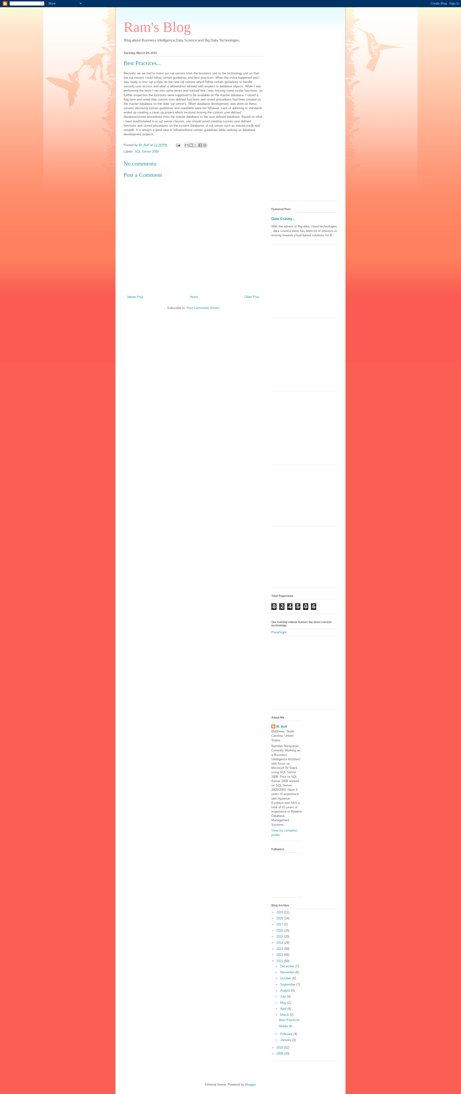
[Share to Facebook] (200, 145)
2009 (280, 1053)
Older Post (251, 297)
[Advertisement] (304, 125)
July (283, 996)
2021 (280, 912)
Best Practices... (291, 1020)
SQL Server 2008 (147, 151)
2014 (280, 943)
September (288, 984)
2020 (280, 918)
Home (194, 297)
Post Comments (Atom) (203, 308)
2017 (280, 924)
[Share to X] (195, 145)
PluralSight (278, 632)
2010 (280, 1047)
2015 (280, 936)
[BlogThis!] (191, 145)
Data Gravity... (283, 219)
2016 (280, 930)
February (286, 1034)
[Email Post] (177, 145)
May (283, 1003)
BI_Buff (281, 726)
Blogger (250, 1084)
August (285, 990)
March (285, 1015)
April (283, 1009)
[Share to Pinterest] (204, 145)
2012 (280, 955)
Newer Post (135, 297)
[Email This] (186, 145)
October (286, 978)
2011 (280, 961)
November (287, 972)
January (286, 1040)
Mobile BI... (287, 1026)
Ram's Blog (157, 27)
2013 (280, 949)
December (287, 966)
